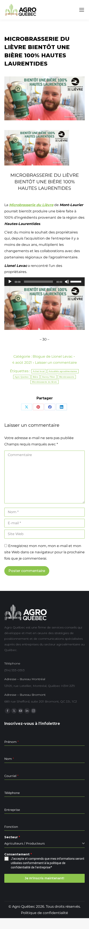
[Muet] (67, 281)
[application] (44, 281)
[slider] (76, 281)
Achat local (38, 371)
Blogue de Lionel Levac (53, 356)
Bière (35, 377)
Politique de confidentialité (44, 913)
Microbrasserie (66, 377)
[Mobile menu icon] (82, 10)
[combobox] (44, 843)
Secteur (12, 837)
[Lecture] (10, 281)
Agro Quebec (22, 377)
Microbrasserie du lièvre (44, 382)
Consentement (18, 854)
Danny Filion (48, 377)
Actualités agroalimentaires (63, 371)
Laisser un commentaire (56, 362)
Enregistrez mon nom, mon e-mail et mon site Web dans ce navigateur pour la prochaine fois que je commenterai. (44, 552)
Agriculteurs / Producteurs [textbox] (24, 843)
